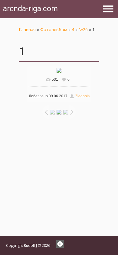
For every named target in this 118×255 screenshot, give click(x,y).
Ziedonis (82, 96)
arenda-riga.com (30, 8)
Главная (27, 29)
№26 (83, 29)
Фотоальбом (53, 29)
